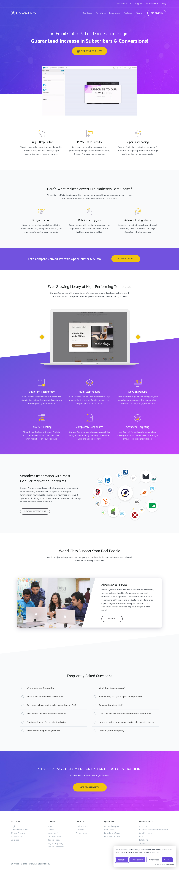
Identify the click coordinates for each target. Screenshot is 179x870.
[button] (89, 51)
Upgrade (15, 840)
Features (128, 13)
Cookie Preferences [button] (56, 846)
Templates (101, 13)
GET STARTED (157, 13)
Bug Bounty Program (57, 843)
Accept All (122, 860)
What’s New (109, 829)
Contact (51, 829)
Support (138, 3)
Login (13, 826)
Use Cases (87, 13)
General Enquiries (112, 826)
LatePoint (143, 840)
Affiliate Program (18, 833)
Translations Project (20, 829)
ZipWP (142, 843)
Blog (164, 3)
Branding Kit (53, 833)
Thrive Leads (81, 833)
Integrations (114, 13)
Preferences (154, 860)
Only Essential (137, 860)
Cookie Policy (53, 840)
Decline (167, 860)
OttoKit (142, 836)
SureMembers (145, 833)
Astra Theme (145, 826)
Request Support (112, 836)
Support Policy (54, 836)
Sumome (80, 829)
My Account (151, 3)
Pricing (139, 13)
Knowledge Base (112, 833)
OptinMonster (82, 826)
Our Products (123, 3)
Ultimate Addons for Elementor (153, 829)
